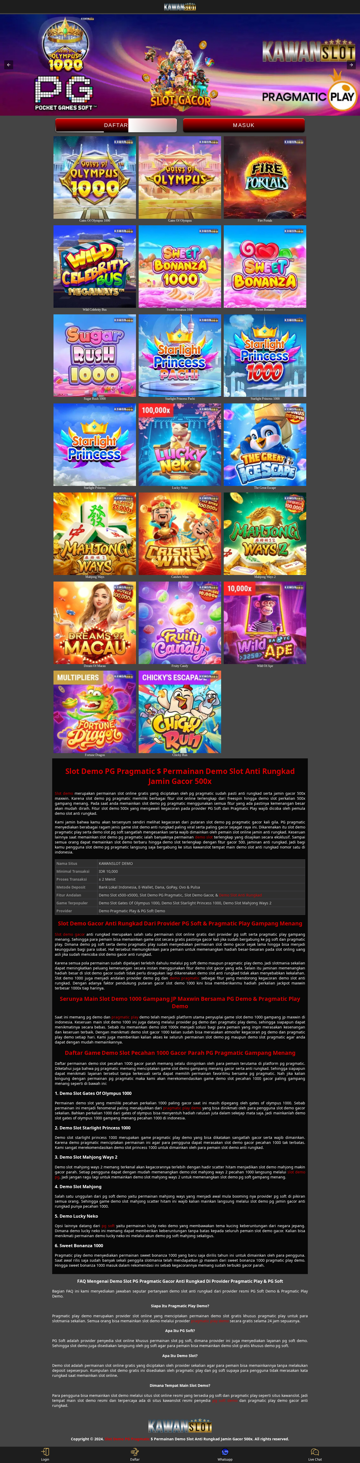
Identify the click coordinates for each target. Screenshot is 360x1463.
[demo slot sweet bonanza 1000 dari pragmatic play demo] (180, 266)
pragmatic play (124, 1017)
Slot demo (64, 793)
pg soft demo (224, 1400)
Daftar (116, 125)
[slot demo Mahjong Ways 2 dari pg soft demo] (265, 533)
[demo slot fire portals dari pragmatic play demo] (265, 177)
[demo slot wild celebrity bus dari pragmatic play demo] (94, 266)
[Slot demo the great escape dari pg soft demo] (265, 444)
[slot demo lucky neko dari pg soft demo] (180, 444)
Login (45, 1459)
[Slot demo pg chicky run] (180, 712)
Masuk (244, 125)
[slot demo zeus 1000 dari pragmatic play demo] (94, 177)
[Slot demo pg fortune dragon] (94, 712)
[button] (8, 64)
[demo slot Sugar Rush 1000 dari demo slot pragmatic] (94, 355)
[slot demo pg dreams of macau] (94, 623)
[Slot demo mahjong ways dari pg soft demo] (94, 533)
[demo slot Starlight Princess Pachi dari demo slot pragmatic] (180, 355)
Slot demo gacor (70, 934)
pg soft (108, 1225)
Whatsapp (225, 1459)
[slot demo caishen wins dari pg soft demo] (180, 533)
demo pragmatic (185, 978)
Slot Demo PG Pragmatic (127, 1438)
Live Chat (315, 1459)
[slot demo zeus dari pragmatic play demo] (180, 177)
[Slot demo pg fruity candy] (180, 623)
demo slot (204, 837)
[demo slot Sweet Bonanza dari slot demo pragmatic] (265, 266)
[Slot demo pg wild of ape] (265, 623)
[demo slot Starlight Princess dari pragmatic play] (94, 444)
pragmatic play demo (182, 1107)
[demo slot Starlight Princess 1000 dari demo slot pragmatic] (265, 355)
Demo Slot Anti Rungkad (240, 895)
